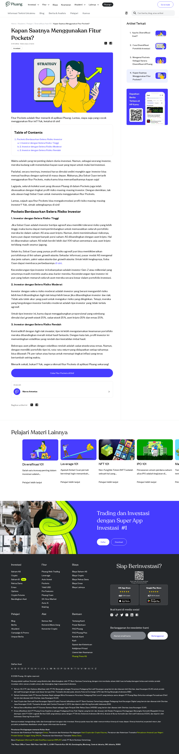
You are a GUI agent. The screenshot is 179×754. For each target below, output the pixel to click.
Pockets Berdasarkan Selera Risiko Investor (39, 139)
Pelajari (30, 23)
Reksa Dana (77, 735)
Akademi (21, 23)
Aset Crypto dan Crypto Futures (94, 732)
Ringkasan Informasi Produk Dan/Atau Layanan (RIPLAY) (39, 739)
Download (119, 541)
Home (13, 23)
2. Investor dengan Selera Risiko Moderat (41, 146)
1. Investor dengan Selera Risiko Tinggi (39, 142)
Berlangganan (157, 635)
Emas (45, 732)
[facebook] (110, 43)
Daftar (103, 541)
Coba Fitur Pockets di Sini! (62, 372)
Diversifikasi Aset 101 (43, 23)
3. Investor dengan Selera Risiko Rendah (40, 150)
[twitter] (105, 44)
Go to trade (165, 4)
